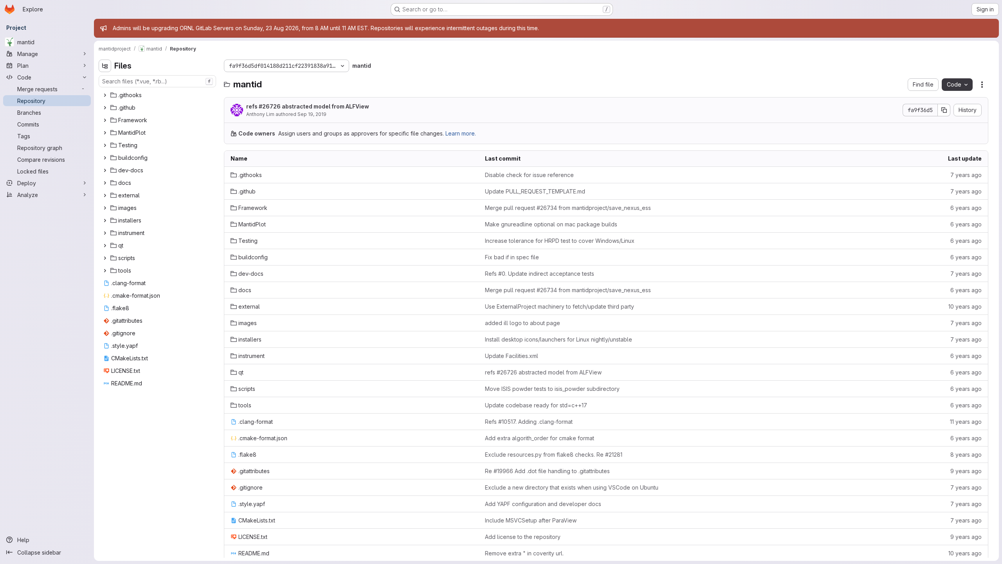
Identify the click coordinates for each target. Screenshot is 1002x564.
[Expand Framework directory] (105, 120)
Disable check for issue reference (529, 175)
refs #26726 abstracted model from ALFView (307, 106)
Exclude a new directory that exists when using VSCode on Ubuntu (571, 487)
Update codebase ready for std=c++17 (536, 405)
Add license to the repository (522, 536)
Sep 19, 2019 (311, 114)
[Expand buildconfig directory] (105, 158)
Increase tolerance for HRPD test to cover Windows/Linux (559, 240)
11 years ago (966, 421)
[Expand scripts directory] (105, 258)
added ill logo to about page (522, 323)
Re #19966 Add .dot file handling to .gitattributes (547, 471)
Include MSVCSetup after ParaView (531, 520)
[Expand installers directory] (105, 220)
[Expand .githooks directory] (105, 95)
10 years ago (965, 306)
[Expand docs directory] (105, 183)
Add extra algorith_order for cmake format (539, 438)
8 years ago (966, 454)
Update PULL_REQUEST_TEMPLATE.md (535, 191)
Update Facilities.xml (511, 355)
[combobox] (157, 81)
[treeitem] (158, 95)
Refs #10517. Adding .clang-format (529, 421)
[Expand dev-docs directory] (105, 170)
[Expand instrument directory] (105, 233)
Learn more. (460, 133)
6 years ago (966, 207)
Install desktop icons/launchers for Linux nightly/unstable (558, 339)
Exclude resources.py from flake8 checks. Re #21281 (553, 454)
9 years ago (966, 471)
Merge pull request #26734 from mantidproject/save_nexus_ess (568, 207)
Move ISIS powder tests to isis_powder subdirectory (552, 388)
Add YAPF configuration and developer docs (543, 504)
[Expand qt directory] (105, 245)
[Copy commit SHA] (944, 110)
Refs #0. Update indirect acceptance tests (539, 273)
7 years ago (966, 175)
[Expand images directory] (105, 208)
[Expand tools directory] (105, 270)
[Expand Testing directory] (105, 145)
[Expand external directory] (105, 195)
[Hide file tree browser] (105, 66)
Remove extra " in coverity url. (524, 553)
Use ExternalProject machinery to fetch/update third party (559, 306)
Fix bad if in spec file (512, 257)
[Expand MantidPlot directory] (105, 132)
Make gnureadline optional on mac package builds (551, 224)
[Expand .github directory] (105, 107)
